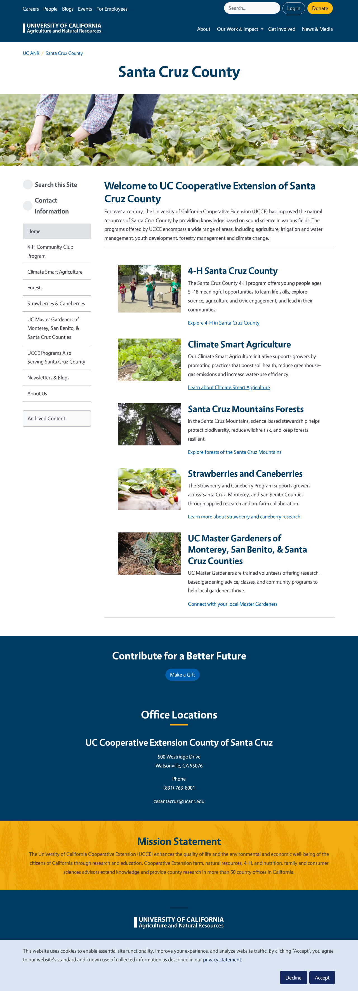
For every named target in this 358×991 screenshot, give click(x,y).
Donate (320, 8)
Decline (294, 977)
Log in (293, 8)
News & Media (317, 28)
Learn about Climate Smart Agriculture (229, 387)
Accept (322, 977)
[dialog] (179, 965)
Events (85, 8)
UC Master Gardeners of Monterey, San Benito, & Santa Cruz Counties (53, 328)
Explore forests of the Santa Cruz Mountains (234, 451)
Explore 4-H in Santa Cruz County (224, 322)
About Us (37, 393)
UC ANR (31, 53)
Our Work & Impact (237, 28)
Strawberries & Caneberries (56, 303)
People (50, 8)
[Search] (276, 8)
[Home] (62, 29)
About (203, 28)
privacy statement (222, 959)
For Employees (112, 8)
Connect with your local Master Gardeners (232, 603)
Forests (35, 287)
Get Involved (281, 28)
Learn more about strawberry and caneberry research (244, 516)
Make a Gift (182, 674)
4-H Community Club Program (50, 251)
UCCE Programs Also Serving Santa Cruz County (56, 357)
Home (34, 231)
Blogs (68, 8)
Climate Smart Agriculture (55, 271)
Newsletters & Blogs (48, 377)
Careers (31, 8)
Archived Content (46, 418)
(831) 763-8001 (179, 787)
